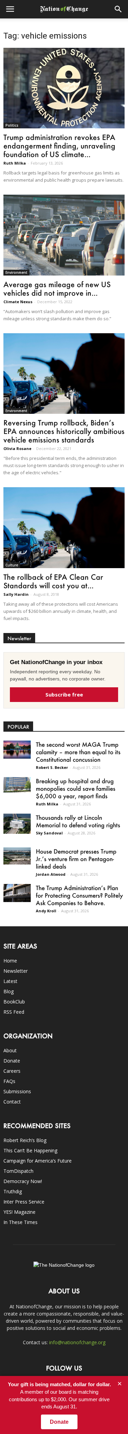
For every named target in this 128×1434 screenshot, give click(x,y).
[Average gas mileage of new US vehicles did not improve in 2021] (64, 235)
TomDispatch (18, 1171)
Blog (8, 991)
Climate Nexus (17, 301)
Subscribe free (64, 694)
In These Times (20, 1222)
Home (10, 960)
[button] (118, 9)
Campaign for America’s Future (37, 1160)
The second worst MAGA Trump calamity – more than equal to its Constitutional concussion (78, 752)
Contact (12, 1101)
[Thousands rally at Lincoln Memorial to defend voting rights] (17, 824)
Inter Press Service (23, 1201)
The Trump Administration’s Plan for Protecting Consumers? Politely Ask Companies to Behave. (79, 895)
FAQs (9, 1081)
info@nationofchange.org (77, 1342)
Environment (16, 272)
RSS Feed (13, 1012)
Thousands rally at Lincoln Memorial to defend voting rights (78, 821)
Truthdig (12, 1191)
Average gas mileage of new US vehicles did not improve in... (57, 288)
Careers (11, 1071)
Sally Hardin (16, 594)
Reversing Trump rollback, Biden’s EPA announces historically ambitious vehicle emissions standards (64, 431)
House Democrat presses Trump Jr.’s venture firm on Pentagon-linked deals (76, 858)
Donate (11, 1060)
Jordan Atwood (51, 874)
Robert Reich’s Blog (24, 1140)
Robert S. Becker (52, 767)
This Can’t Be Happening (30, 1150)
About (10, 1050)
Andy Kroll (46, 910)
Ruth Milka (14, 163)
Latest (10, 981)
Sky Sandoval (49, 832)
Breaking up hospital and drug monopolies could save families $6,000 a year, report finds (75, 788)
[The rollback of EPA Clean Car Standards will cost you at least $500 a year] (64, 527)
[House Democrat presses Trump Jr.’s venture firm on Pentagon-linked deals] (17, 856)
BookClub (14, 1001)
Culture (11, 565)
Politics (11, 125)
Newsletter (15, 971)
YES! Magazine (19, 1212)
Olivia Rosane (17, 448)
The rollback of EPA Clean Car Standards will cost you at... (53, 581)
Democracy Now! (22, 1181)
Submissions (17, 1091)
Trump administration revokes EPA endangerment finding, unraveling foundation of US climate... (59, 145)
